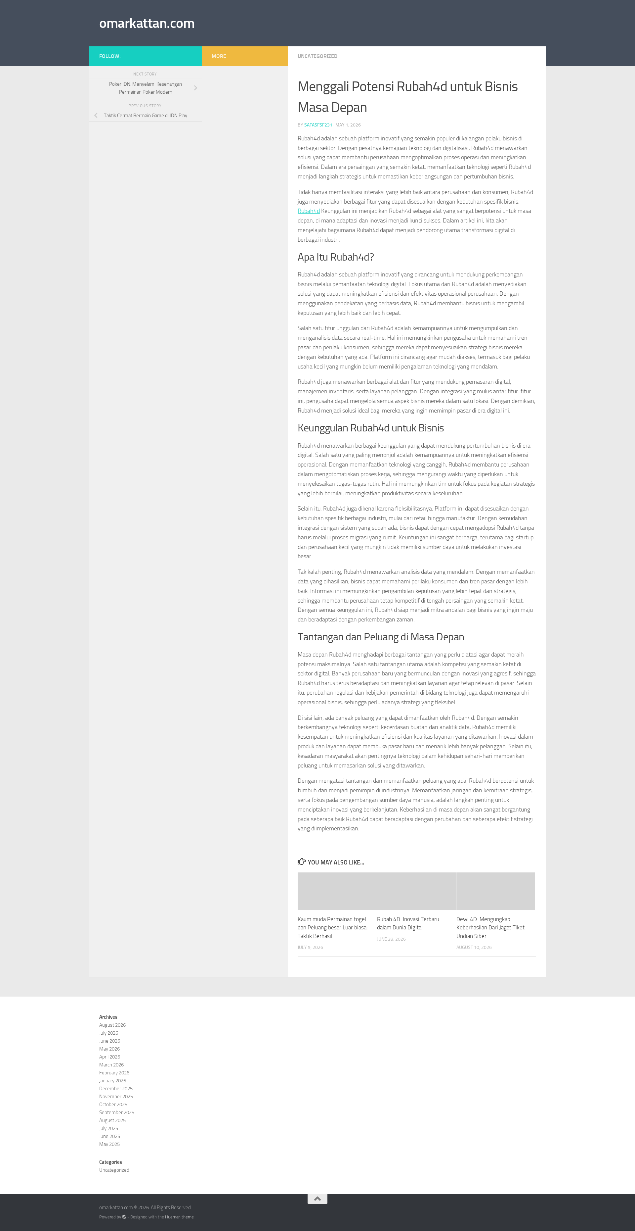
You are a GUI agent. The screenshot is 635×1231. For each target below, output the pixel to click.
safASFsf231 (318, 125)
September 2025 (116, 1112)
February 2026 (114, 1073)
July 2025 (108, 1128)
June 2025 (109, 1136)
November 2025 (116, 1097)
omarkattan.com (146, 23)
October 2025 (113, 1105)
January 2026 (112, 1081)
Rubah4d (309, 211)
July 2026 (108, 1033)
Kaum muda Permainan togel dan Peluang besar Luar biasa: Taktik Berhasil (333, 927)
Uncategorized (317, 56)
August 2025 (112, 1120)
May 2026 (109, 1049)
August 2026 (112, 1025)
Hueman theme (179, 1216)
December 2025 (116, 1089)
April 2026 (109, 1057)
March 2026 (111, 1065)
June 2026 (109, 1041)
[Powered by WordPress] (124, 1217)
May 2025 (109, 1144)
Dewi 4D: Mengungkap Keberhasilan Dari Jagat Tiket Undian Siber (490, 927)
